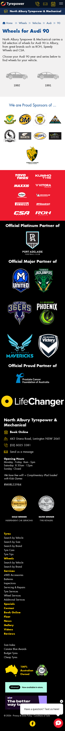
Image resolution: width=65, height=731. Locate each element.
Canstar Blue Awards (15, 649)
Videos (8, 629)
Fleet (7, 616)
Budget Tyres (11, 653)
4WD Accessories (13, 575)
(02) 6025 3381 (20, 445)
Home (8, 23)
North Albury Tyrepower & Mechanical (35, 11)
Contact (9, 608)
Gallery (9, 625)
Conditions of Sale (42, 715)
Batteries (8, 579)
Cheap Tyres (10, 657)
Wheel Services (12, 595)
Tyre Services (11, 591)
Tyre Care (9, 550)
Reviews (9, 633)
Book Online (12, 612)
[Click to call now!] (37, 4)
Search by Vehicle (13, 537)
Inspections (10, 583)
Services (9, 571)
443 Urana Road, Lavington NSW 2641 (35, 439)
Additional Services (14, 599)
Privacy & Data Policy (22, 715)
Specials (9, 604)
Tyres (7, 533)
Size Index (9, 645)
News (8, 621)
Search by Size (12, 542)
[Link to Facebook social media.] (32, 724)
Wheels (9, 558)
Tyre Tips (8, 554)
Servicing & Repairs (14, 587)
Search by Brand (13, 546)
